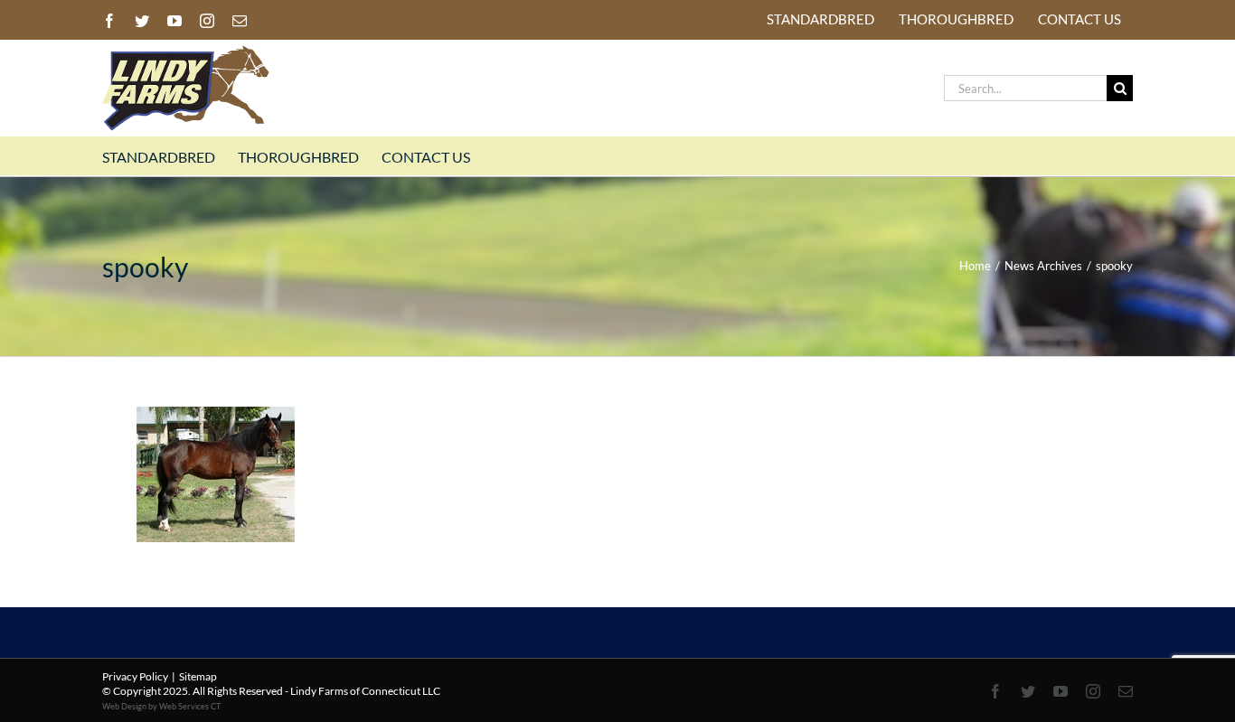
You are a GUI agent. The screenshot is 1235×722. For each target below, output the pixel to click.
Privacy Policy (135, 676)
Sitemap (198, 676)
